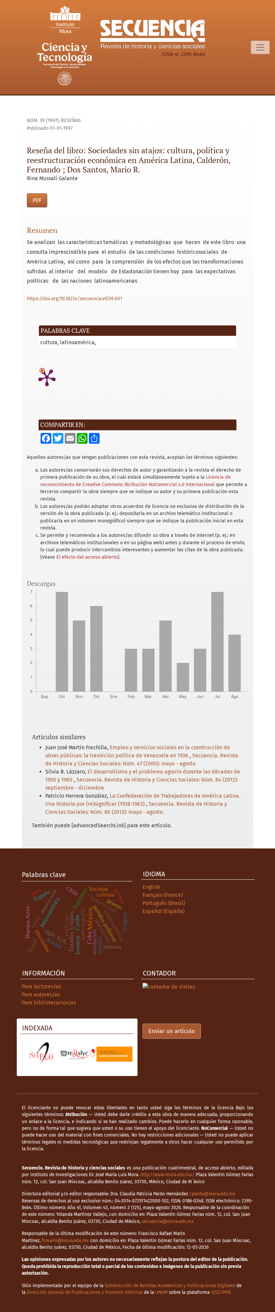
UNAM (161, 1292)
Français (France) (163, 895)
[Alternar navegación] (260, 47)
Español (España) (163, 911)
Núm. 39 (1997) (43, 120)
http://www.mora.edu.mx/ (168, 1175)
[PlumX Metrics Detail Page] (47, 377)
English (151, 887)
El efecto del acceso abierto (87, 557)
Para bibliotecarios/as (49, 1002)
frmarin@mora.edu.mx (65, 1240)
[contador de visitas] (169, 986)
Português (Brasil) (164, 903)
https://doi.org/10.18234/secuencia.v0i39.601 (74, 299)
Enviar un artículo (172, 1031)
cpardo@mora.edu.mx (212, 1194)
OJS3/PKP (220, 1292)
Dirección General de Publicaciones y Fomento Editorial (85, 1292)
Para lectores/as (41, 986)
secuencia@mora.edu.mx (168, 1221)
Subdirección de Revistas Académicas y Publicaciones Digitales (170, 1285)
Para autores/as (41, 994)
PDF (37, 200)
